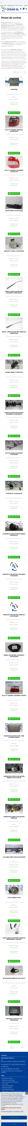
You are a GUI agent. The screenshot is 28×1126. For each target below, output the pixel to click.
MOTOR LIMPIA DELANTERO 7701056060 (14, 453)
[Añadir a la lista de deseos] (26, 77)
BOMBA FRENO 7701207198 (14, 372)
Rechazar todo (14, 1117)
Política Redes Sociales (8, 1089)
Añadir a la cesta (15, 112)
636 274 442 (18, 5)
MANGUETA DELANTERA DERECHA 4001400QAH (14, 615)
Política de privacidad (7, 1085)
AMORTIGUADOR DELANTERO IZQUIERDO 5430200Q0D (14, 413)
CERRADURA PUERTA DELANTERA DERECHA (14, 817)
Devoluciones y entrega (8, 1080)
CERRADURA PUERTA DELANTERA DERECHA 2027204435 (14, 777)
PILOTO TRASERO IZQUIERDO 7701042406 (14, 171)
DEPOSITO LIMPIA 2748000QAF (14, 251)
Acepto (14, 1124)
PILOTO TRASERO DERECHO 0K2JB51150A (14, 130)
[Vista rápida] (26, 80)
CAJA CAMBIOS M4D (14, 897)
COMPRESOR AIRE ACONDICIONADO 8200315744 (14, 534)
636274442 (5, 1066)
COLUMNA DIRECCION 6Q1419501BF (14, 857)
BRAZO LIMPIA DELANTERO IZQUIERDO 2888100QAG (14, 292)
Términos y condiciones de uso (10, 1082)
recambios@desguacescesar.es (11, 1068)
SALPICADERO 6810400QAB (14, 210)
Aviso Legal (5, 1084)
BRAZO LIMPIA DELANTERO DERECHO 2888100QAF (14, 332)
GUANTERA (14, 89)
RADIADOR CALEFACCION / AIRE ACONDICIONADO (14, 736)
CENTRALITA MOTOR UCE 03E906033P (14, 1019)
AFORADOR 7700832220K (14, 493)
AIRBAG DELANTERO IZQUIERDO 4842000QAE (14, 655)
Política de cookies (7, 1087)
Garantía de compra (7, 1078)
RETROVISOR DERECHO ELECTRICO (14, 978)
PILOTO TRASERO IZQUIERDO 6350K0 (14, 695)
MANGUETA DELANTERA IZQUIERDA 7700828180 (14, 575)
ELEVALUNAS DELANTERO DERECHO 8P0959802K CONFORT (14, 938)
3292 (22, 1047)
